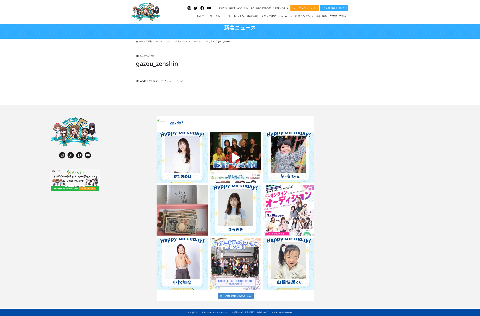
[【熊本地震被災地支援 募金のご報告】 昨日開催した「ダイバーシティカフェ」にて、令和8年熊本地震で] (182, 210)
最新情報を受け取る (334, 8)
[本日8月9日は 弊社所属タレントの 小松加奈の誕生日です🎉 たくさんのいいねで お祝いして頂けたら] (182, 264)
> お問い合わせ (280, 8)
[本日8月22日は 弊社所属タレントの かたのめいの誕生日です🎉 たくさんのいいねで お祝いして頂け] (182, 157)
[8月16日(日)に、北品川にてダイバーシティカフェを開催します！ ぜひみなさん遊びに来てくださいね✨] (235, 264)
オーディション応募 (305, 8)
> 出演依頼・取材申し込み (229, 8)
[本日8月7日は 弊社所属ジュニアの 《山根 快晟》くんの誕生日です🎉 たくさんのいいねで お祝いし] (288, 264)
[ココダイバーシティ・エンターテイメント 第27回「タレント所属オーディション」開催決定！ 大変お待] (235, 157)
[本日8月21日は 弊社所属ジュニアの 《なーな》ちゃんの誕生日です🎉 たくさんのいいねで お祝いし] (288, 157)
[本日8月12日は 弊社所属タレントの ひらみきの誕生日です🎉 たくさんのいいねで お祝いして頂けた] (235, 210)
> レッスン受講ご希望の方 (257, 8)
